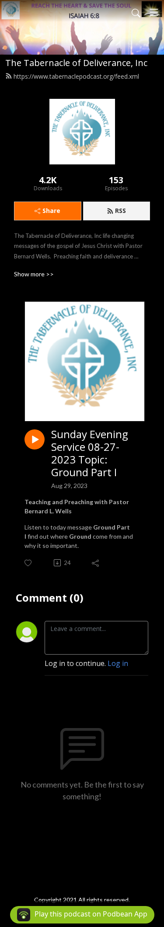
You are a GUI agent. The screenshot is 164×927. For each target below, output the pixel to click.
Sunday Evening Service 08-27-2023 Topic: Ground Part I (89, 453)
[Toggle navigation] (154, 12)
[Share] (96, 563)
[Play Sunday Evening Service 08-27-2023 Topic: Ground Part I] (34, 439)
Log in (118, 663)
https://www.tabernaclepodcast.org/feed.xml (76, 76)
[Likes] (29, 563)
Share (51, 210)
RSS (120, 210)
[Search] (136, 12)
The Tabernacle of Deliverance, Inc (76, 63)
